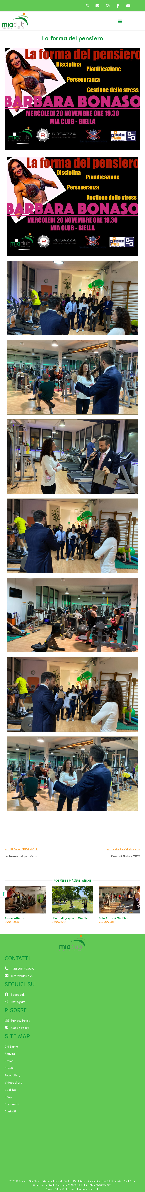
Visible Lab (92, 1189)
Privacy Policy (53, 1189)
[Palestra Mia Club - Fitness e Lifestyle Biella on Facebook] (118, 6)
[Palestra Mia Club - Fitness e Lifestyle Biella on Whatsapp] (87, 6)
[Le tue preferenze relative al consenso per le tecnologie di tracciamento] (3, 894)
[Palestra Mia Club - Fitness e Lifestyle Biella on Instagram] (107, 6)
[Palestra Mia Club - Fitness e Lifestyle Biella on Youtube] (128, 6)
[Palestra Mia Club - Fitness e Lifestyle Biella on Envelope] (97, 6)
